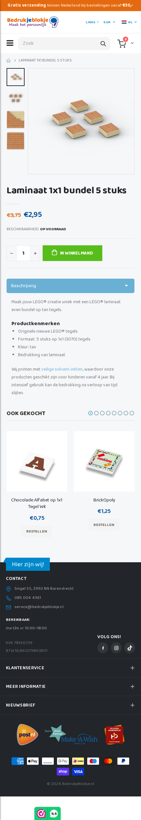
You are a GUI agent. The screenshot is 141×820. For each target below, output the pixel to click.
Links (90, 22)
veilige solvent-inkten (62, 369)
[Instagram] (116, 647)
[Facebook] (102, 647)
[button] (131, 42)
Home (9, 61)
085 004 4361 (27, 598)
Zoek (103, 43)
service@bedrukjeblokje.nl (39, 607)
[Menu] (10, 43)
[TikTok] (129, 647)
